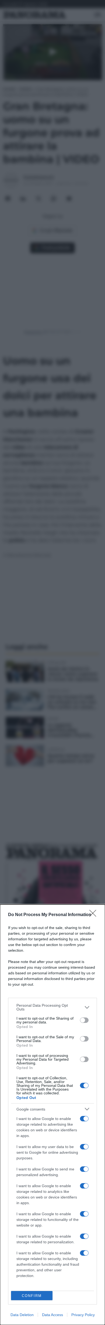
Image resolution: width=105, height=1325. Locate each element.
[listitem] (52, 1007)
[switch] (84, 1020)
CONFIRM (32, 1296)
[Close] (94, 915)
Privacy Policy (83, 1315)
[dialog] (52, 1114)
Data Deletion (22, 1315)
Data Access (52, 1315)
